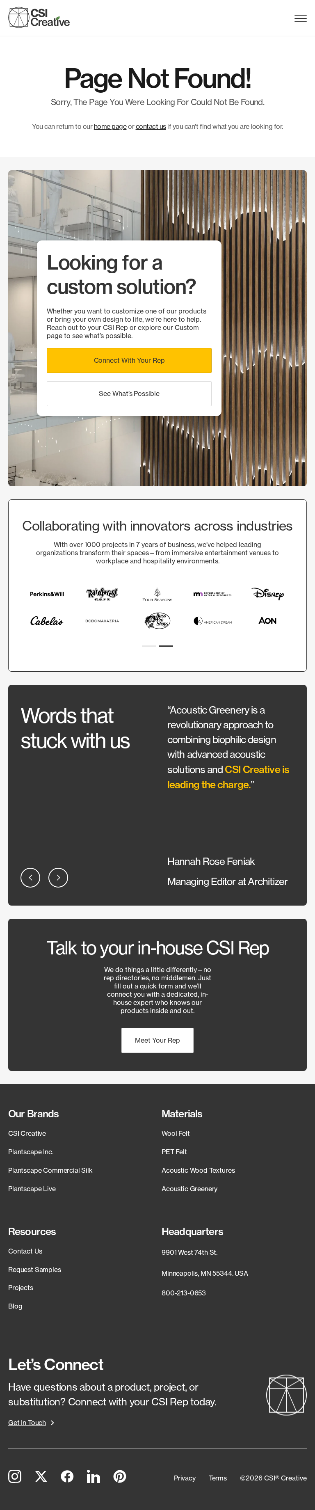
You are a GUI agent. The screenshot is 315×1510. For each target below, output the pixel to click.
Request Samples (34, 1269)
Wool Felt (176, 1133)
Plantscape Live (32, 1189)
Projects (20, 1288)
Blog (15, 1306)
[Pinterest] (119, 1478)
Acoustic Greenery (189, 1189)
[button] (129, 360)
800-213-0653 (184, 1293)
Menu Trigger (300, 18)
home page (110, 126)
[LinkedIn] (93, 1478)
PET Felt (174, 1152)
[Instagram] (14, 1478)
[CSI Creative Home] (39, 17)
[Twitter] (41, 1478)
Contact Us (25, 1251)
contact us (151, 126)
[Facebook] (67, 1478)
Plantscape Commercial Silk (50, 1170)
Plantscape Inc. (30, 1152)
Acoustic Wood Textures (198, 1170)
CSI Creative (27, 1133)
